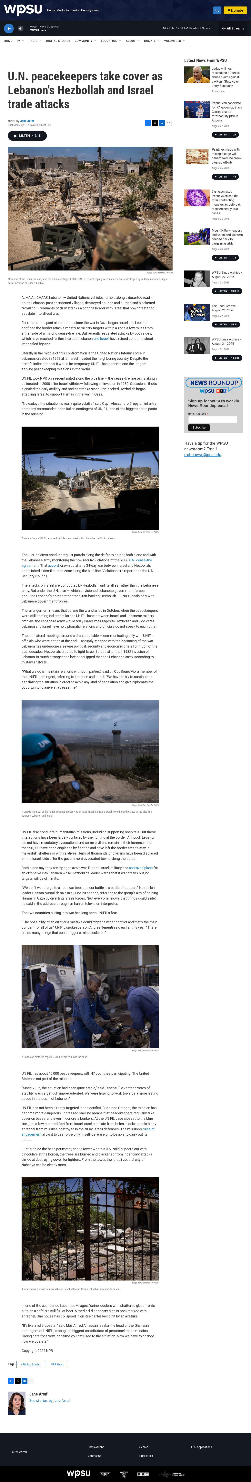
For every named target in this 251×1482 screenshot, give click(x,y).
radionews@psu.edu (202, 454)
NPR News (57, 1364)
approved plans (141, 868)
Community (84, 40)
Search (143, 1447)
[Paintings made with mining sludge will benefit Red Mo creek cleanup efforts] (197, 155)
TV (18, 40)
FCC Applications (201, 1447)
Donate (237, 10)
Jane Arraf (27, 121)
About (131, 40)
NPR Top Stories (31, 1364)
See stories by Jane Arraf (49, 1400)
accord (53, 565)
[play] (9, 28)
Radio (33, 40)
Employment (96, 1447)
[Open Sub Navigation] (23, 40)
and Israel (101, 339)
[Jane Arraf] (16, 1403)
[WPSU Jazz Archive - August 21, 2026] (197, 345)
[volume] (20, 28)
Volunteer (172, 40)
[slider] (26, 28)
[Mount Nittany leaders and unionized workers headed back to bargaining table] (197, 236)
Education (109, 40)
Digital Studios (58, 40)
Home (8, 40)
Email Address (198, 414)
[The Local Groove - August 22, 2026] (197, 312)
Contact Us (94, 1455)
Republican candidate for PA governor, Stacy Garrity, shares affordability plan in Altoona (227, 111)
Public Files (146, 1455)
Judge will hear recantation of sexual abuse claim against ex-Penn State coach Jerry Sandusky (226, 77)
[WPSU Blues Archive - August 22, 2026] (197, 278)
